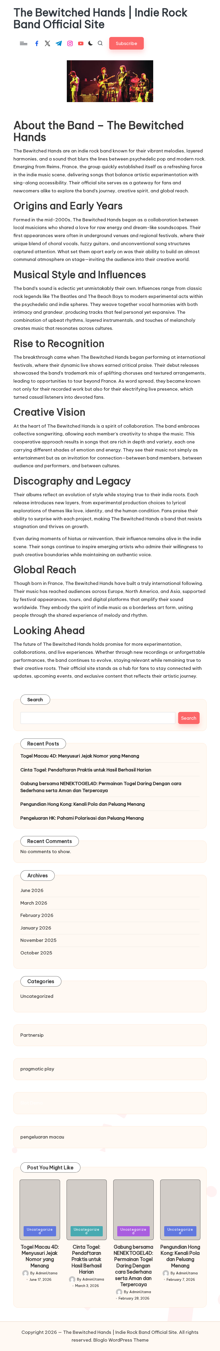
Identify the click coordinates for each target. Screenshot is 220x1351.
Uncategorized (36, 996)
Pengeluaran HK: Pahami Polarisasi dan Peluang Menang (82, 818)
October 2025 (36, 953)
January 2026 (35, 928)
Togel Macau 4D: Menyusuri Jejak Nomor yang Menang (79, 756)
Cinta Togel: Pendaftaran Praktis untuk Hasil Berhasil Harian (85, 770)
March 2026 (33, 903)
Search (35, 700)
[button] (126, 43)
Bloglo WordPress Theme (121, 1340)
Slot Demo (31, 1103)
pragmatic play (37, 1069)
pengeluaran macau (42, 1137)
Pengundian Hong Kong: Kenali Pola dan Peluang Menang (82, 804)
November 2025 (38, 940)
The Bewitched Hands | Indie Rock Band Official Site (100, 18)
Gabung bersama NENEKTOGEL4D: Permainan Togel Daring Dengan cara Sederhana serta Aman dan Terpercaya (100, 787)
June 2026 (31, 890)
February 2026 (36, 915)
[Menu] (23, 43)
